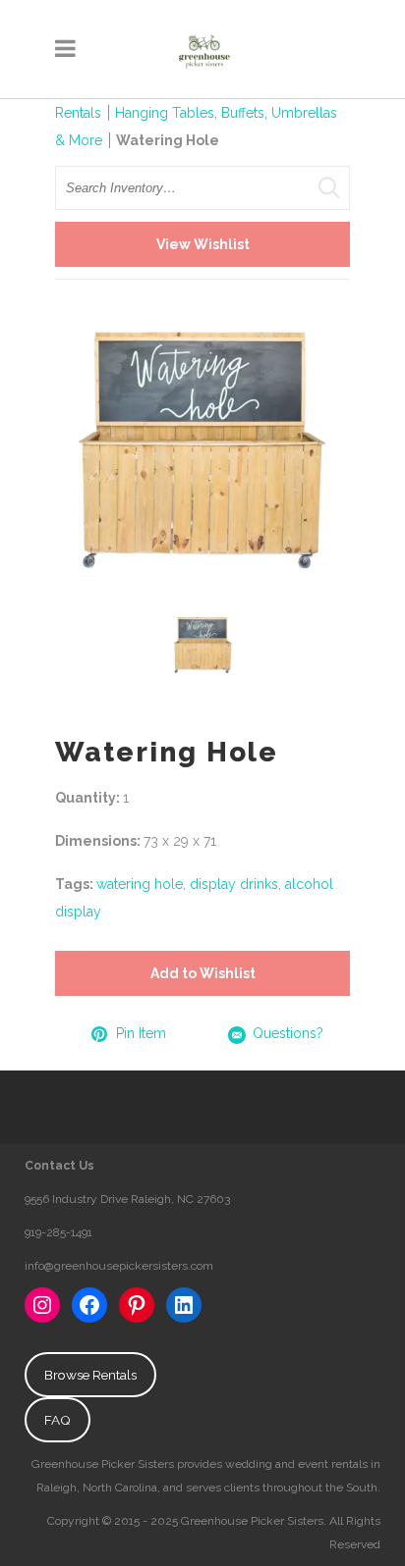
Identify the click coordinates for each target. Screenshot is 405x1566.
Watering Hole (167, 140)
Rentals (78, 113)
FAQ (57, 1420)
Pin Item (141, 1033)
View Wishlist (203, 244)
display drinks (234, 884)
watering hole (139, 884)
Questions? (288, 1033)
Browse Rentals (90, 1375)
